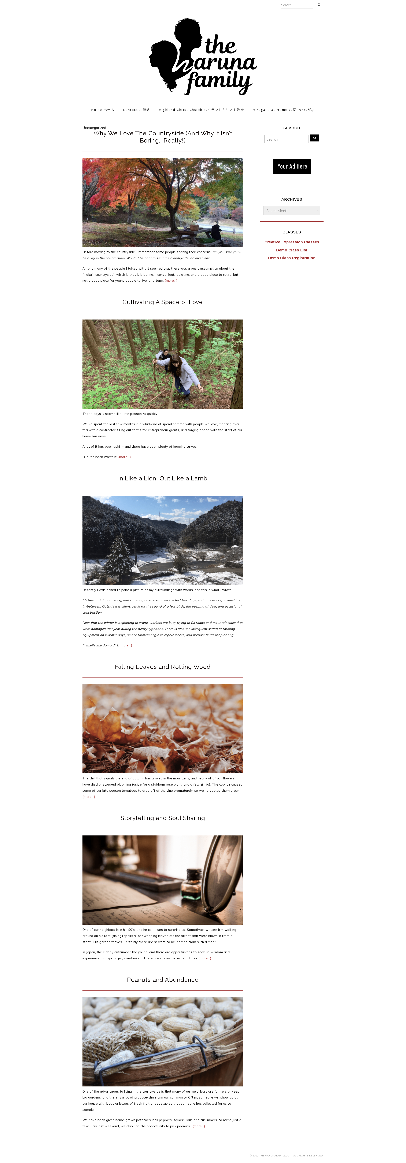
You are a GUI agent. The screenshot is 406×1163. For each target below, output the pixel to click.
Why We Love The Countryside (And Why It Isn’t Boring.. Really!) (162, 137)
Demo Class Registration (291, 258)
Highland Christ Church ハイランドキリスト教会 (201, 109)
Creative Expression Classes (292, 242)
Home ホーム (103, 109)
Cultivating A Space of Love (163, 302)
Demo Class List (291, 250)
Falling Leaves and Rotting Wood (163, 666)
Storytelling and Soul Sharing (163, 818)
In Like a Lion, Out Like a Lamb (163, 478)
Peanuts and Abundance (163, 979)
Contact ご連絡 (136, 109)
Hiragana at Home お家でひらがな (284, 109)
